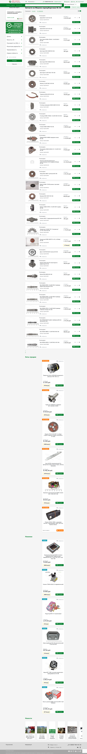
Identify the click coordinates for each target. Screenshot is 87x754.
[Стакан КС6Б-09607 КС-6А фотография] (32, 127)
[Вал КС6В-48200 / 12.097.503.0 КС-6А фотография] (32, 343)
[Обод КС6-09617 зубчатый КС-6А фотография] (32, 174)
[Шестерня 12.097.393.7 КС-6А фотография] (32, 73)
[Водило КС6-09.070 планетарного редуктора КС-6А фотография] (32, 263)
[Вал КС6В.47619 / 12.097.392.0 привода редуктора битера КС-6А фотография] (32, 286)
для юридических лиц (14, 30)
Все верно (67, 7)
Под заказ (61, 530)
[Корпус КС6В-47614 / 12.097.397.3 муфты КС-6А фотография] (32, 207)
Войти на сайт (10, 17)
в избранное (44, 22)
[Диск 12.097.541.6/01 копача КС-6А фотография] (32, 253)
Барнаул (67, 1)
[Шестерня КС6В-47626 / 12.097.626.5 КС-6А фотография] (32, 40)
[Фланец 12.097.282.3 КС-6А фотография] (32, 84)
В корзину (77, 22)
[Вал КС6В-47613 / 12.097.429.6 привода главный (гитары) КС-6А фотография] (32, 309)
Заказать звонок (57, 1)
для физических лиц (14, 32)
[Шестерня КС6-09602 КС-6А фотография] (32, 62)
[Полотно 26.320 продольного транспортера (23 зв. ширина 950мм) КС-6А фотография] (32, 161)
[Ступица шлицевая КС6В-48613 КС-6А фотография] (32, 106)
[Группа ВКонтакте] (77, 747)
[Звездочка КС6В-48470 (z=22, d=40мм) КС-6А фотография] (32, 242)
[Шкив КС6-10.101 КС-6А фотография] (32, 18)
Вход (74, 1)
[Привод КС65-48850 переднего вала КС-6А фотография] (32, 138)
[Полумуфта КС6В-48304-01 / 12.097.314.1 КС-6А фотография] (32, 150)
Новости (28, 718)
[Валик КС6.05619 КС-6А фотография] (32, 275)
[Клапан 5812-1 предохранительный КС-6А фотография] (32, 219)
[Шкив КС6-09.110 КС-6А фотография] (32, 29)
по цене (33, 11)
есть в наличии (12, 57)
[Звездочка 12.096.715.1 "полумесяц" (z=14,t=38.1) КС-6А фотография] (32, 230)
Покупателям (31, 1)
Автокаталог (19, 5)
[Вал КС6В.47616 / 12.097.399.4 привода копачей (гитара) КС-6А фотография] (32, 297)
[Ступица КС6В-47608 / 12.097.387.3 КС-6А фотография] (32, 117)
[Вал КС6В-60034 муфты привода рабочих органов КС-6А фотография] (32, 321)
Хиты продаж (30, 357)
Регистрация (81, 1)
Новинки (28, 536)
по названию (40, 11)
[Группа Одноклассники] (80, 747)
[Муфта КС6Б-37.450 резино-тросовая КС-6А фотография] (32, 185)
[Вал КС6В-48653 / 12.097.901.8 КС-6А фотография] (32, 332)
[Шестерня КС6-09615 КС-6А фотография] (32, 52)
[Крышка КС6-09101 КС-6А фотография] (32, 197)
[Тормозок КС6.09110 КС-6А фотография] (32, 95)
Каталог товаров (11, 5)
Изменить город (75, 7)
